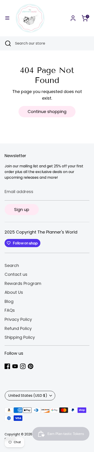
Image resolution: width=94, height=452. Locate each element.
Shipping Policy (20, 337)
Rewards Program (23, 283)
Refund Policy (18, 328)
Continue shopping (47, 111)
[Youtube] (15, 366)
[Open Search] (7, 43)
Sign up (21, 209)
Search (12, 265)
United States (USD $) (27, 395)
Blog (9, 301)
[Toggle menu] (7, 18)
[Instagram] (23, 366)
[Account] (73, 17)
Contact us (16, 274)
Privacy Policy (18, 319)
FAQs (10, 310)
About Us (14, 292)
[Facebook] (7, 366)
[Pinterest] (30, 366)
